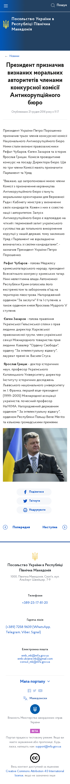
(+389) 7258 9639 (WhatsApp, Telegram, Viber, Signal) (28, 629)
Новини (14, 56)
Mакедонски (38, 698)
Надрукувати (37, 509)
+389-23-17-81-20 (35, 603)
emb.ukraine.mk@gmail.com (35, 658)
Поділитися (36, 491)
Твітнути (34, 500)
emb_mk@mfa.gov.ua (35, 655)
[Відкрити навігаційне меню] (6, 6)
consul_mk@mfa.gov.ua (35, 662)
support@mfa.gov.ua (48, 746)
